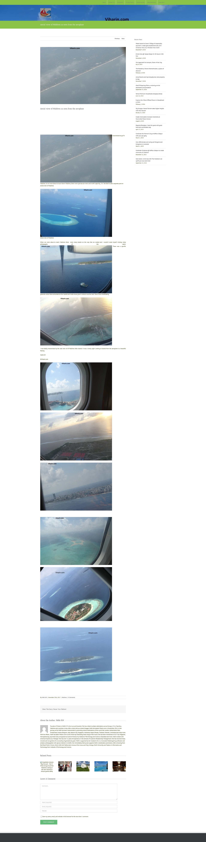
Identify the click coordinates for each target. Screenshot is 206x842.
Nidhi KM (44, 697)
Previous (117, 38)
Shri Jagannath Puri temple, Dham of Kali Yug (149, 62)
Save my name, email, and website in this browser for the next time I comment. (65, 816)
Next (123, 38)
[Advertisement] (83, 117)
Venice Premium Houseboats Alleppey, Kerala (149, 94)
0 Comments (71, 697)
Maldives (64, 697)
